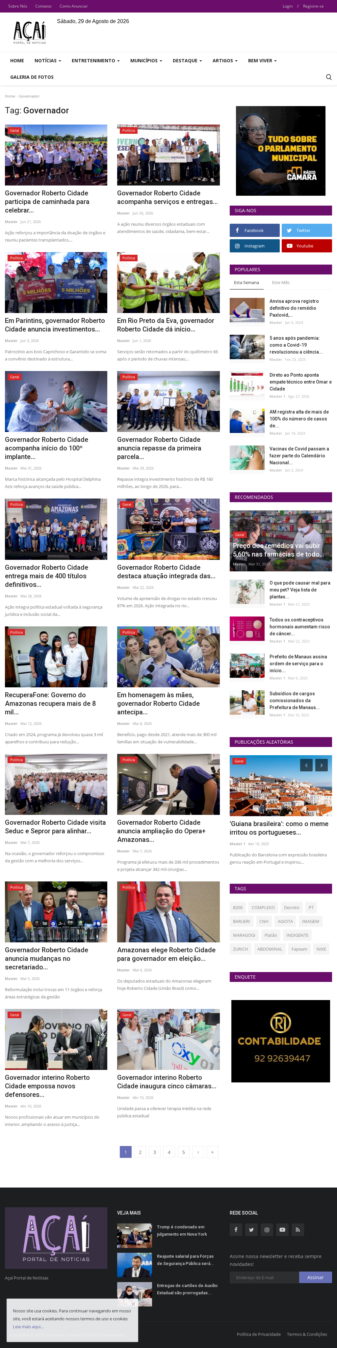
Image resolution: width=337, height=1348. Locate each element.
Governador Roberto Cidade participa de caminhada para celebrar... (47, 201)
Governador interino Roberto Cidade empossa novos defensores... (47, 1086)
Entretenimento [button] (94, 60)
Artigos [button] (223, 60)
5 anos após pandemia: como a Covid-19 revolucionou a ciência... (296, 345)
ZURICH (240, 949)
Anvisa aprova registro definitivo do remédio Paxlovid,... (294, 308)
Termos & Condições (307, 1334)
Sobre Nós (17, 6)
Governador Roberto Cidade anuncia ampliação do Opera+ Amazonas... (161, 831)
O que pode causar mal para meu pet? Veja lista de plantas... (300, 589)
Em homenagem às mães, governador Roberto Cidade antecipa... (158, 703)
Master (11, 221)
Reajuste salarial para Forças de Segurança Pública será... (185, 1260)
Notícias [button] (46, 60)
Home (17, 60)
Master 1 (277, 396)
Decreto (291, 907)
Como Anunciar (74, 6)
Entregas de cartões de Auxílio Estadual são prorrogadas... (187, 1289)
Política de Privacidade (259, 1334)
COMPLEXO (263, 907)
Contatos (43, 6)
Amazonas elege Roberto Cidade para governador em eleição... (166, 954)
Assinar (315, 1277)
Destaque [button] (186, 60)
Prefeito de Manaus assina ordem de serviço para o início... (298, 663)
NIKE (321, 949)
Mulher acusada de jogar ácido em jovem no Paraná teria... (276, 828)
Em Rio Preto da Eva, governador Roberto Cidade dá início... (165, 325)
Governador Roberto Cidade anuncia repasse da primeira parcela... (159, 448)
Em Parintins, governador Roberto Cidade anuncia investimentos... (55, 325)
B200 (238, 907)
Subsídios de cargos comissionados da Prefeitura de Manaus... (295, 700)
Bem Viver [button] (260, 60)
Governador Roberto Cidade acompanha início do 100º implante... (46, 448)
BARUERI (241, 921)
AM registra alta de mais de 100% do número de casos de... (299, 418)
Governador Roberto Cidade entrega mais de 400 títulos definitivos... (46, 575)
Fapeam (299, 949)
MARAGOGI (244, 935)
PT (311, 907)
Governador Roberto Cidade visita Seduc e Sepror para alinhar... (55, 826)
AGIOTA (285, 921)
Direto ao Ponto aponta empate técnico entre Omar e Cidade (301, 381)
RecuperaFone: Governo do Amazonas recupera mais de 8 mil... (50, 703)
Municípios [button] (144, 60)
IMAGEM (310, 921)
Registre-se (313, 6)
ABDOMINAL (269, 949)
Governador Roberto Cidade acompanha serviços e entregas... (167, 197)
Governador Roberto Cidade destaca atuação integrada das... (166, 571)
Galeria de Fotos (32, 77)
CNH (264, 921)
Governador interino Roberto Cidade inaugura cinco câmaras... (167, 1082)
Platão (271, 935)
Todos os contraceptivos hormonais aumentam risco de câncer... (300, 626)
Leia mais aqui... (28, 1327)
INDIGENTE (297, 935)
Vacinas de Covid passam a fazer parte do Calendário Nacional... (299, 455)
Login (288, 6)
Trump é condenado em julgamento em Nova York (182, 1230)
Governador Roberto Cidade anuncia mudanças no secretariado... (46, 958)
